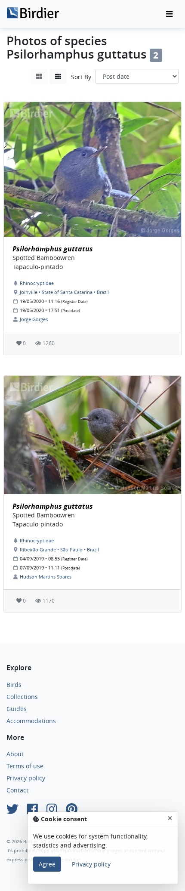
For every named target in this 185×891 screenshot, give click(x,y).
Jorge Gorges (34, 319)
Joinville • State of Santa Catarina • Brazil (64, 292)
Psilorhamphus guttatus (52, 249)
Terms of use (24, 766)
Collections (22, 697)
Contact (17, 790)
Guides (16, 709)
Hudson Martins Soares (45, 576)
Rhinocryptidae (37, 283)
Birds (14, 685)
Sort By (81, 77)
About (15, 754)
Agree (47, 864)
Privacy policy (25, 778)
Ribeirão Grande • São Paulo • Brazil (59, 549)
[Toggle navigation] (169, 14)
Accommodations (31, 721)
